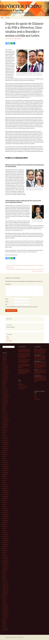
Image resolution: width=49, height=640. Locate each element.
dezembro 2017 (6, 562)
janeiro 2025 (5, 392)
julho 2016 (4, 596)
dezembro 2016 (6, 586)
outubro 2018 (5, 542)
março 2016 (5, 603)
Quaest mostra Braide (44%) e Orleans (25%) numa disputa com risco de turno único (24, 361)
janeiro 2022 (5, 464)
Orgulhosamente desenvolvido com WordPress (14, 637)
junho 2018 (5, 550)
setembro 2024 (5, 400)
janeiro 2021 (5, 488)
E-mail (7, 301)
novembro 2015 (5, 611)
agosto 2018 (5, 546)
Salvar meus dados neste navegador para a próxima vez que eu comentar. (22, 306)
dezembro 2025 (6, 371)
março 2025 (5, 389)
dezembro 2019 (6, 514)
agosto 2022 (5, 450)
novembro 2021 (5, 468)
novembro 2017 (5, 564)
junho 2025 (5, 383)
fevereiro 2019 (5, 534)
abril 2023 (4, 434)
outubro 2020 (5, 494)
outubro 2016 (5, 590)
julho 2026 (4, 357)
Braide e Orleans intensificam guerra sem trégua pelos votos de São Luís (24, 366)
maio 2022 (4, 456)
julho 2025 (4, 381)
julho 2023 (4, 428)
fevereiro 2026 (5, 367)
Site (6, 304)
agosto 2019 (5, 522)
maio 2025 (4, 385)
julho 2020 (4, 500)
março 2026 (5, 365)
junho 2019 (5, 526)
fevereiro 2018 (5, 558)
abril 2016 (4, 602)
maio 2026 (4, 361)
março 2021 (5, 484)
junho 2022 (5, 454)
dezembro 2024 (6, 394)
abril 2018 (4, 554)
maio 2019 (4, 528)
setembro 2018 (5, 544)
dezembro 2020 (6, 490)
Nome (7, 299)
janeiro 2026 (5, 369)
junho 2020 (5, 502)
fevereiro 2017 (5, 582)
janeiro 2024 (5, 416)
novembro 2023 (5, 420)
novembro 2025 (5, 373)
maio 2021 (4, 480)
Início (2, 17)
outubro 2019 (5, 518)
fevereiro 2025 (5, 390)
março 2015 (5, 627)
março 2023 (5, 436)
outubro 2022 (5, 446)
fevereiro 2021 (5, 486)
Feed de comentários (22, 386)
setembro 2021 (5, 472)
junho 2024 (5, 406)
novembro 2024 (5, 396)
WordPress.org (21, 388)
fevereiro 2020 (5, 510)
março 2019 (5, 532)
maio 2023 (4, 432)
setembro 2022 (5, 448)
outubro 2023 (5, 422)
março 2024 (5, 412)
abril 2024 (4, 410)
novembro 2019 (5, 516)
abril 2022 (4, 458)
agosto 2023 (5, 426)
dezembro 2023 (6, 418)
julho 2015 (4, 619)
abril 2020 (4, 506)
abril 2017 (4, 578)
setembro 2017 (5, 568)
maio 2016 (4, 600)
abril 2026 (4, 363)
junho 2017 (5, 574)
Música (8, 336)
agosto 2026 (5, 355)
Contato (7, 17)
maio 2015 (4, 623)
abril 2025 (4, 387)
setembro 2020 (5, 496)
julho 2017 (4, 572)
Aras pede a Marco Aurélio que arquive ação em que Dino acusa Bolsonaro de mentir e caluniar (25, 270)
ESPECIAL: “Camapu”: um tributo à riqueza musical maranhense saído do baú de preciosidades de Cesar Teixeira (40, 378)
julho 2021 (4, 476)
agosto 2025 (5, 379)
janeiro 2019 (5, 536)
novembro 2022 (5, 444)
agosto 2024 (5, 402)
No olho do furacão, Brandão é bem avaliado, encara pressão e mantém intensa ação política (24, 350)
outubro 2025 (5, 375)
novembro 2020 (5, 492)
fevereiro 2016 (5, 605)
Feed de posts (21, 384)
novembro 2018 (5, 540)
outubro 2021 (5, 470)
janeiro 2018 (5, 560)
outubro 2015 (5, 613)
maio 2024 (4, 408)
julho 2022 (4, 452)
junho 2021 (5, 478)
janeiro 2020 (5, 512)
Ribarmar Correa (37, 349)
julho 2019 (4, 524)
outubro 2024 (5, 398)
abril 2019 (4, 530)
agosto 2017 (5, 570)
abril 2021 (4, 482)
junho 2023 (5, 430)
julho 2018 (4, 548)
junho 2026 (5, 359)
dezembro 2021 (6, 466)
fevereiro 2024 (5, 414)
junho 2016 (5, 598)
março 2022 (5, 460)
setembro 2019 (5, 520)
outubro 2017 (5, 566)
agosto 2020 (5, 498)
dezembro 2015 (6, 609)
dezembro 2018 (6, 538)
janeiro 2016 (5, 607)
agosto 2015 (5, 617)
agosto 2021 (5, 474)
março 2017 (5, 580)
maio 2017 (4, 576)
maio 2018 (4, 552)
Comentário (8, 284)
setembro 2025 (5, 377)
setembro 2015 (5, 615)
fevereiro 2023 (5, 438)
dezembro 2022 (6, 442)
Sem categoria (18, 38)
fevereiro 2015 (5, 629)
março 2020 (5, 508)
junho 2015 (5, 621)
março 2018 (5, 556)
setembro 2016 (5, 592)
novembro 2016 (5, 588)
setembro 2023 (5, 424)
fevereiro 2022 (5, 462)
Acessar (20, 382)
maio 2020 (4, 504)
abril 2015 (4, 625)
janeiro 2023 (5, 440)
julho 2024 (4, 404)
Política (8, 338)
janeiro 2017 (5, 584)
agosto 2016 (5, 594)
